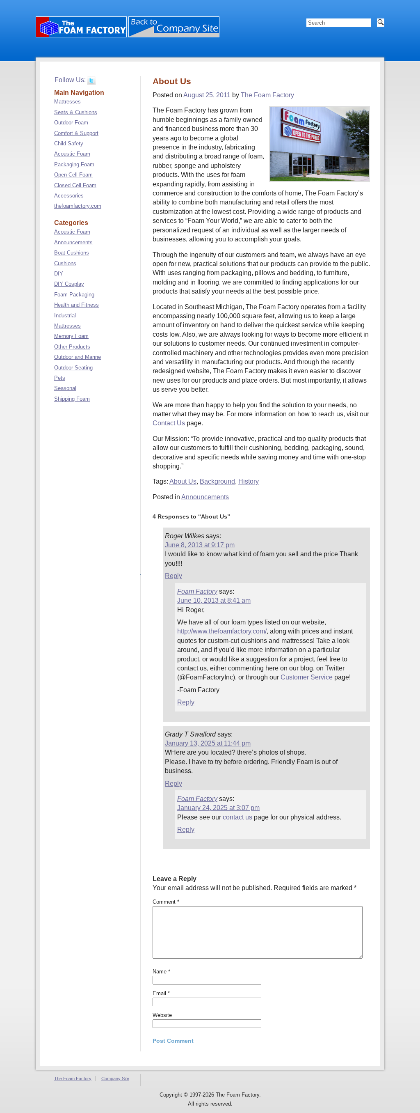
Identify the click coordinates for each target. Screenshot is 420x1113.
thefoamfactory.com (77, 206)
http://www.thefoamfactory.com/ (222, 631)
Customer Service (307, 677)
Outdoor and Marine (77, 357)
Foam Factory (197, 591)
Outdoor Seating (73, 368)
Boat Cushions (71, 253)
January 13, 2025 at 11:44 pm (208, 743)
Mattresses (67, 102)
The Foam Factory (267, 95)
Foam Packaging (74, 294)
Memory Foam (71, 336)
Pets (59, 378)
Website (162, 1015)
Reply (173, 575)
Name (161, 971)
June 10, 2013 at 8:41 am (214, 600)
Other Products (72, 347)
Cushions (65, 263)
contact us (237, 817)
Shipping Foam (72, 399)
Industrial (65, 315)
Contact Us (169, 423)
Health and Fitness (76, 305)
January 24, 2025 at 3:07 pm (218, 807)
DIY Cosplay (69, 284)
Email (161, 993)
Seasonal (65, 388)
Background (217, 481)
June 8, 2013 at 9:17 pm (200, 545)
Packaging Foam (74, 164)
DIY (58, 274)
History (248, 481)
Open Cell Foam (73, 175)
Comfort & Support (76, 133)
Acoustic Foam (72, 154)
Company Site (115, 1078)
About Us (182, 481)
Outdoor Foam (71, 122)
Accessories (69, 196)
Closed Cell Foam (75, 185)
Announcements (205, 496)
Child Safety (68, 143)
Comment (166, 902)
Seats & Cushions (75, 112)
